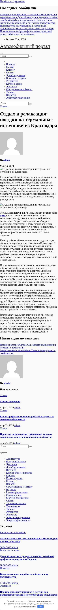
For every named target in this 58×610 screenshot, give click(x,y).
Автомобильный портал (25, 46)
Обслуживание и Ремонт (19, 89)
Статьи (10, 67)
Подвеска (11, 95)
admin (6, 160)
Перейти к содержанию (12, 1)
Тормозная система (16, 503)
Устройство (12, 81)
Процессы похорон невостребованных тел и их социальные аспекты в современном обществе (26, 435)
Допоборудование (15, 75)
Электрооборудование (18, 97)
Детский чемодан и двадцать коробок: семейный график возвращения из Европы (27, 557)
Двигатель (11, 86)
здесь (3, 215)
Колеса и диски (14, 83)
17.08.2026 (6, 583)
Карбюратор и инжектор (19, 472)
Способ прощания (10, 401)
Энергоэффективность (18, 520)
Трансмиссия (13, 506)
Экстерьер (11, 514)
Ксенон (10, 481)
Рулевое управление (17, 492)
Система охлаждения (17, 498)
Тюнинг (10, 92)
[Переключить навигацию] (1, 53)
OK (40, 606)
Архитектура (13, 458)
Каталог (10, 69)
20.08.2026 (6, 547)
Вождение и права (16, 78)
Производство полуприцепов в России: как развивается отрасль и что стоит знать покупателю (28, 593)
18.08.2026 (6, 565)
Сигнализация (13, 495)
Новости (10, 64)
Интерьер (11, 470)
